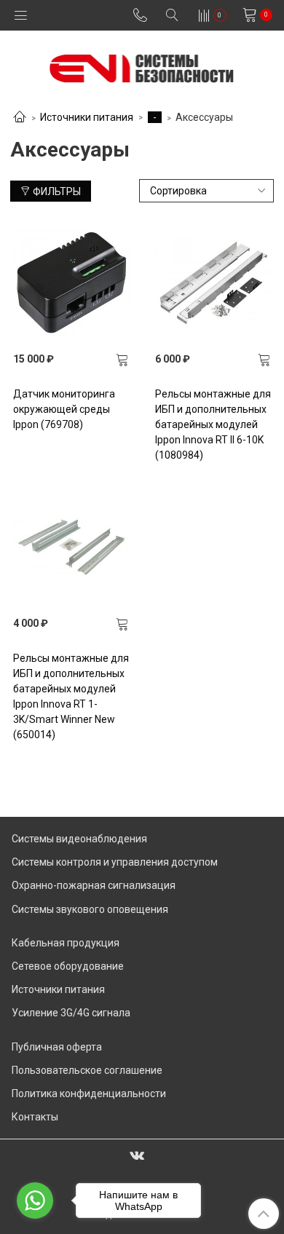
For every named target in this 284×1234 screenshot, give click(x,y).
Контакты (35, 1117)
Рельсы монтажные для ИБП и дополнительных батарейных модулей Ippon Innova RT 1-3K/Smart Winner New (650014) (71, 696)
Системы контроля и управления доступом (115, 862)
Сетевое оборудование (68, 966)
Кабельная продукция (65, 943)
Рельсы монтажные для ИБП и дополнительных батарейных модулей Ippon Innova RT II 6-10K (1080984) (213, 424)
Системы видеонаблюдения (79, 839)
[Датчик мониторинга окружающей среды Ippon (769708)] (71, 282)
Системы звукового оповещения (90, 909)
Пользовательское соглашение (87, 1070)
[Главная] (19, 118)
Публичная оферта (57, 1047)
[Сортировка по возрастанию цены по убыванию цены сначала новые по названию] (207, 190)
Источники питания (86, 117)
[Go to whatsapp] (35, 1200)
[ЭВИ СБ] (142, 65)
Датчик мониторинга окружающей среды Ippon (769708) (64, 409)
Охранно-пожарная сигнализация (93, 885)
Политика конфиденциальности (89, 1093)
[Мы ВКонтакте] (137, 1155)
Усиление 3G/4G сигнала (71, 1013)
